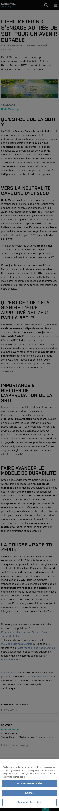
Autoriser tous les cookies (29, 783)
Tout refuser (30, 793)
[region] (29, 783)
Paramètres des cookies (29, 802)
